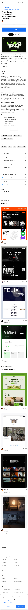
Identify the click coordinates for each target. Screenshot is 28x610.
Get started (20, 2)
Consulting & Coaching (7, 135)
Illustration (4, 146)
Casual (10, 146)
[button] (26, 2)
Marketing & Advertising (7, 138)
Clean (24, 146)
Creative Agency (17, 135)
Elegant (19, 146)
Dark (14, 146)
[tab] (14, 67)
